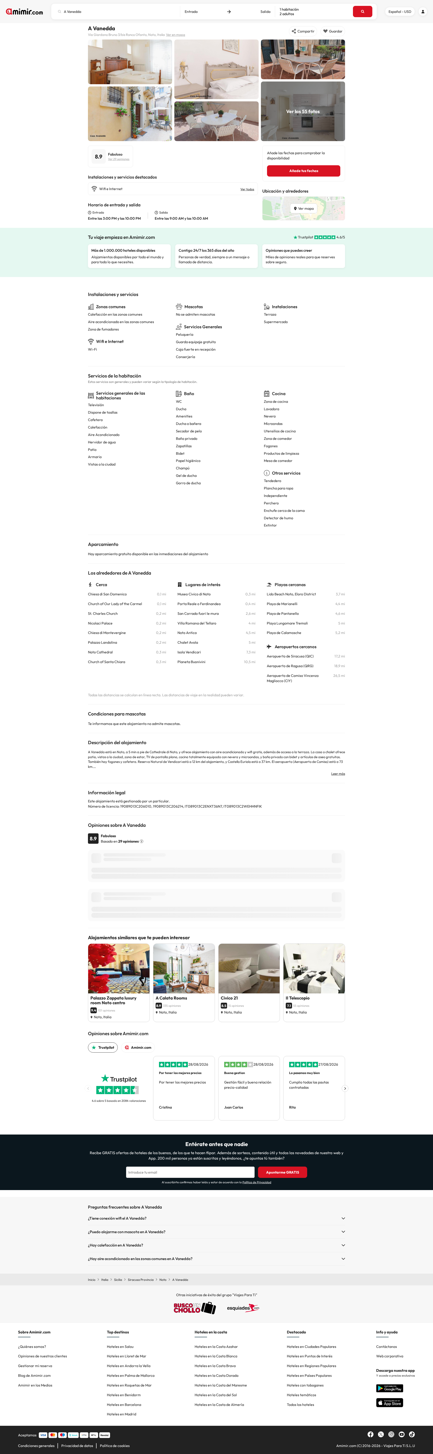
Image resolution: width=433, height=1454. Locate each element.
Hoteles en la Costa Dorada (216, 1375)
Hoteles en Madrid (121, 1414)
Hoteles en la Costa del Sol (216, 1395)
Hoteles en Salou (120, 1346)
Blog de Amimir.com (34, 1375)
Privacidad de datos (77, 1445)
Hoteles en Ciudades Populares (311, 1346)
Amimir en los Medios (35, 1385)
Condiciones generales (36, 1445)
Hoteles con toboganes (305, 1385)
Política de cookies (115, 1445)
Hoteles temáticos (301, 1395)
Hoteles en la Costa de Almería (219, 1404)
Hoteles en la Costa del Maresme (221, 1385)
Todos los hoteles (300, 1404)
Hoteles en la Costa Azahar (216, 1346)
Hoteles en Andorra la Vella (128, 1365)
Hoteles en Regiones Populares (311, 1365)
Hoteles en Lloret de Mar (126, 1356)
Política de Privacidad (256, 1182)
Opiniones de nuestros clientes (42, 1356)
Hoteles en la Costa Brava (215, 1365)
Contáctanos (386, 1346)
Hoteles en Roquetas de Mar (129, 1385)
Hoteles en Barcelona (124, 1404)
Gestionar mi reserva (35, 1365)
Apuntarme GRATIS (282, 1172)
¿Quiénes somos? (32, 1346)
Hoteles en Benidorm (124, 1395)
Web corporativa (389, 1356)
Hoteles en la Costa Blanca (216, 1356)
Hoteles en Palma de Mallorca (130, 1375)
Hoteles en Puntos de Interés (309, 1356)
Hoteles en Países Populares (309, 1375)
